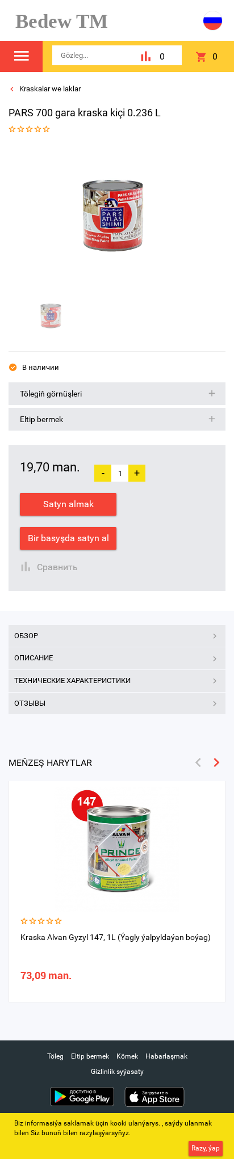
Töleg (55, 1056)
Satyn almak (68, 504)
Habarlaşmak (166, 1056)
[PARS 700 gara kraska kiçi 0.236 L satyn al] (113, 215)
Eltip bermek (90, 1056)
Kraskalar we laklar (49, 89)
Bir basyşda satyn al (68, 538)
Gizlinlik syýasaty (117, 1072)
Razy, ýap (205, 1148)
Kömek (127, 1056)
